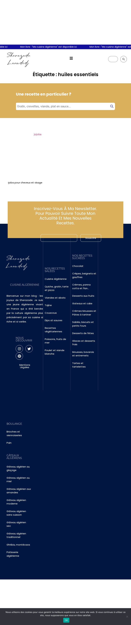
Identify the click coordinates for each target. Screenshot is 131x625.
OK (66, 620)
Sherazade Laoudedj (19, 59)
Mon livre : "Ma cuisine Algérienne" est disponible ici (42, 46)
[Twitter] (29, 348)
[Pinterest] (19, 356)
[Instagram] (19, 348)
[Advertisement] (65, 22)
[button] (71, 58)
